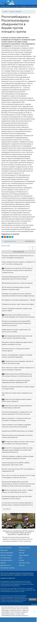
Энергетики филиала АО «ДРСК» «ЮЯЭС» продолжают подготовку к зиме (16, 464)
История (21, 560)
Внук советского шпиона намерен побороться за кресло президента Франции (18, 368)
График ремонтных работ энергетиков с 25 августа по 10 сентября (16, 330)
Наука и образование (6, 552)
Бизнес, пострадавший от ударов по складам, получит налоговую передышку (17, 356)
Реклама (34, 604)
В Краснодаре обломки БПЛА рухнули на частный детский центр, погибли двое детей (17, 375)
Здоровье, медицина (15, 11)
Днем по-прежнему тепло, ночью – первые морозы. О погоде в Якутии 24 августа (17, 491)
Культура (21, 552)
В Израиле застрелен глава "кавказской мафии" (18, 304)
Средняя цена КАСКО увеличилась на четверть (17, 431)
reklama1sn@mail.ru (15, 585)
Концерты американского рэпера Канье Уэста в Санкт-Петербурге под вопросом (18, 256)
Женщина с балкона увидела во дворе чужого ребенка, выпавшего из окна (17, 343)
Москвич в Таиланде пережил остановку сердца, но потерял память (18, 387)
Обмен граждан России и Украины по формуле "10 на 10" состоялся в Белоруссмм (18, 263)
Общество (22, 550)
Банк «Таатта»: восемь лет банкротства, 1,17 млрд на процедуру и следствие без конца (18, 476)
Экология (21, 565)
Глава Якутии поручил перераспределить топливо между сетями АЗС (17, 407)
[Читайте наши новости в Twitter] (27, 2)
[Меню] (30, 619)
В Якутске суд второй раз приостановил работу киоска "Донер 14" (16, 400)
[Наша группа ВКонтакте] (24, 2)
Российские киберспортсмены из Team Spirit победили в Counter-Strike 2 (17, 497)
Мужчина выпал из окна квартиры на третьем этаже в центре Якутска (17, 436)
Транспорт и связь (24, 562)
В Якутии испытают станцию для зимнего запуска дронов (16, 349)
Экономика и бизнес (6, 560)
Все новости (6, 509)
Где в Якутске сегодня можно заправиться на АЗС (17, 394)
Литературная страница (7, 568)
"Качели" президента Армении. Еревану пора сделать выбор (17, 309)
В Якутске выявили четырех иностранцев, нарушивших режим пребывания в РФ (16, 381)
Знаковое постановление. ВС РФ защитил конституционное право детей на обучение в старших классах (17, 270)
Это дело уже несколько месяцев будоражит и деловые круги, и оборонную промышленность (17, 504)
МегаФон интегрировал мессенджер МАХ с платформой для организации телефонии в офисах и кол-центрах (16, 323)
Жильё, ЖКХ (3, 550)
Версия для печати (10, 241)
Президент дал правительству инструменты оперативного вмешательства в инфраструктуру (18, 295)
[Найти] (34, 248)
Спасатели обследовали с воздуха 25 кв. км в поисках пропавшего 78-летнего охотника (17, 413)
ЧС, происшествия (5, 557)
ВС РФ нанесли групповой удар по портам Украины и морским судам (16, 288)
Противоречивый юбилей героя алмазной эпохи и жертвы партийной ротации (17, 337)
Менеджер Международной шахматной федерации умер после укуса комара (15, 278)
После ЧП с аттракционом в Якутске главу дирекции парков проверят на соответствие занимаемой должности (17, 450)
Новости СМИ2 (5, 245)
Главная (5, 11)
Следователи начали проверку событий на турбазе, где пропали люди (17, 362)
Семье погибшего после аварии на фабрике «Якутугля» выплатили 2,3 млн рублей (16, 426)
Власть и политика (5, 547)
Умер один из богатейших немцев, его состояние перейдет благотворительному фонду (18, 316)
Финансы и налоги (24, 547)
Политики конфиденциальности (19, 615)
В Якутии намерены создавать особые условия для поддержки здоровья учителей (17, 457)
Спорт (20, 557)
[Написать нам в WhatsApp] (30, 2)
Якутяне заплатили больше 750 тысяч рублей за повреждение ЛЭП (18, 470)
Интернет (3, 562)
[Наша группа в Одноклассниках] (33, 2)
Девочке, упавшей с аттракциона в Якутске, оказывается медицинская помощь (16, 419)
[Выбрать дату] (30, 248)
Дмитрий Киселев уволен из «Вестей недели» (17, 283)
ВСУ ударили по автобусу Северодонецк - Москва (18, 300)
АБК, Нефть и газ (5, 565)
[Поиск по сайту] (18, 619)
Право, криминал (24, 555)
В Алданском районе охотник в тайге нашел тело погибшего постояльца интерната (18, 442)
